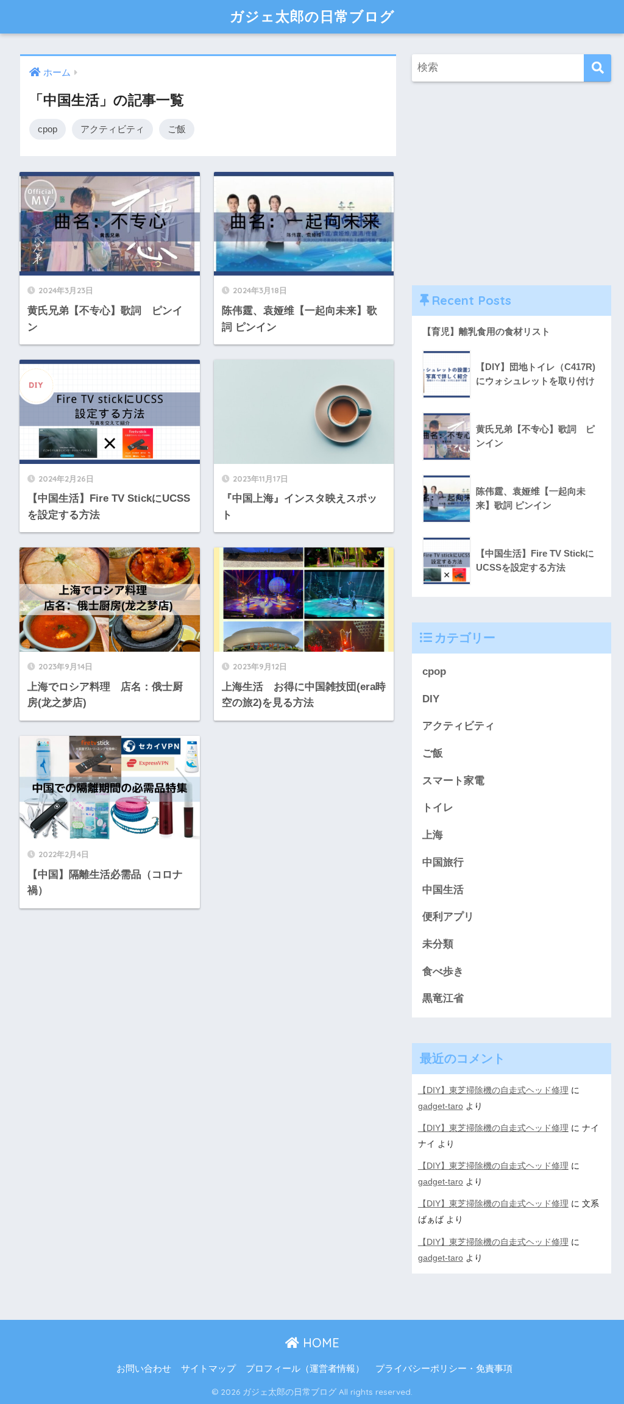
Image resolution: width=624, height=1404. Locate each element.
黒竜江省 (443, 998)
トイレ (437, 807)
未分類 (437, 944)
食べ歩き (443, 971)
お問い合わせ (143, 1369)
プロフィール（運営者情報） (305, 1369)
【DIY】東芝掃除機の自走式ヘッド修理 (493, 1090)
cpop (47, 129)
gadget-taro (440, 1106)
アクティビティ (112, 129)
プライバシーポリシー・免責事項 (443, 1369)
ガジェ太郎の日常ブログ (312, 16)
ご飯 (177, 129)
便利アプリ (448, 916)
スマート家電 (453, 780)
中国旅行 (443, 862)
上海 (432, 835)
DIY (430, 699)
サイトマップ (208, 1369)
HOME (319, 1342)
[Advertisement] (512, 183)
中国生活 (443, 890)
